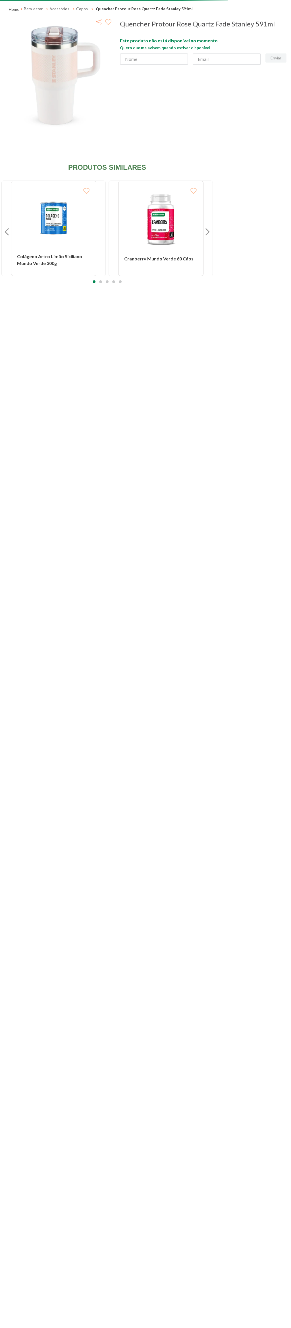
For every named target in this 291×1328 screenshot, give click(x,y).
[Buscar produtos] (203, 39)
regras (162, 5)
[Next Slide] (279, 56)
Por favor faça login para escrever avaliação (55, 451)
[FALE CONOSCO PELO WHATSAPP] (276, 1305)
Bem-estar (33, 70)
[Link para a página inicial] (14, 71)
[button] (94, 395)
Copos (82, 70)
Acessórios (59, 70)
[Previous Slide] (11, 56)
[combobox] (145, 39)
